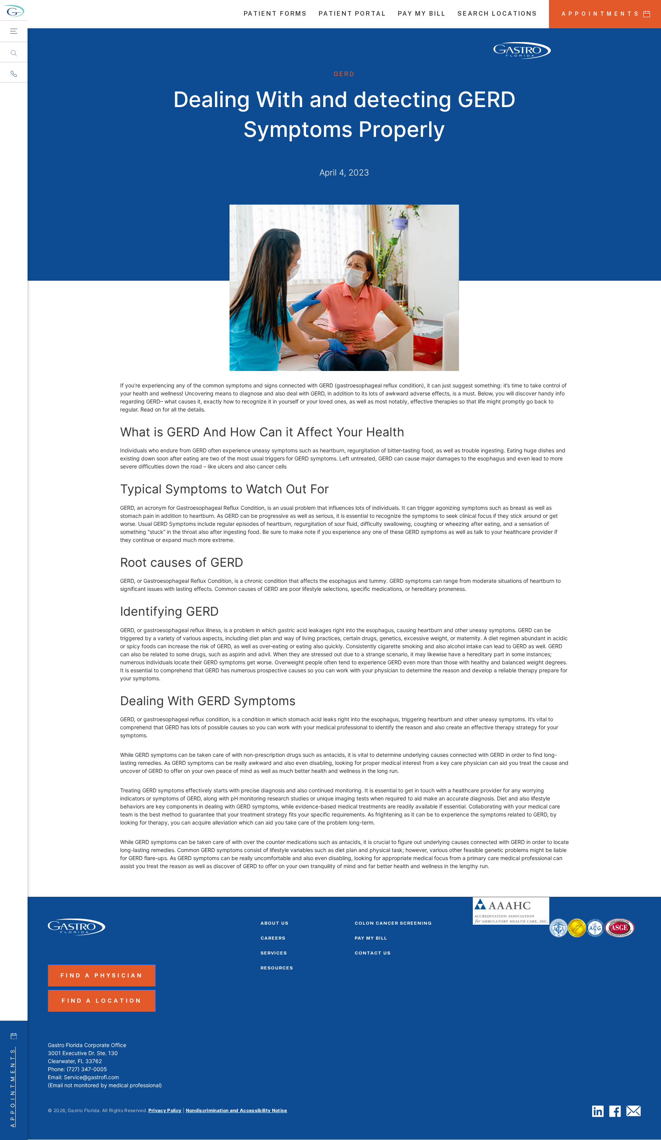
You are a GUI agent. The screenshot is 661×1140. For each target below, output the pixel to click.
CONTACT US (373, 953)
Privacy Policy (165, 1110)
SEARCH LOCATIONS (497, 14)
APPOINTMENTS (601, 14)
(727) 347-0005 (87, 1069)
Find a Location (102, 1000)
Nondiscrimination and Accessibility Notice (236, 1110)
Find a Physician (101, 975)
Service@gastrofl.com (91, 1077)
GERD (344, 74)
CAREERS (272, 938)
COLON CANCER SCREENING (393, 923)
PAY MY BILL (422, 14)
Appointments (12, 1087)
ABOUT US (274, 923)
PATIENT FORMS (276, 14)
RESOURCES (276, 968)
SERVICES (273, 953)
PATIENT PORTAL (352, 14)
